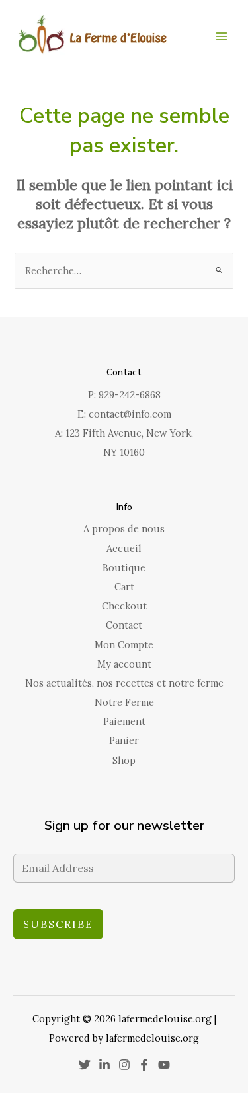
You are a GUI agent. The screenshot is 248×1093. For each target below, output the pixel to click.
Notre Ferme (124, 702)
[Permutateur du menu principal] (221, 36)
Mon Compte (124, 645)
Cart (124, 586)
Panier (124, 740)
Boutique (124, 567)
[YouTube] (164, 1065)
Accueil (124, 548)
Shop (124, 760)
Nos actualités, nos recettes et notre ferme (124, 683)
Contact (124, 625)
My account (124, 664)
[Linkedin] (104, 1065)
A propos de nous (124, 528)
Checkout (124, 606)
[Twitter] (85, 1065)
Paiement (124, 721)
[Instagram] (124, 1065)
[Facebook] (144, 1065)
